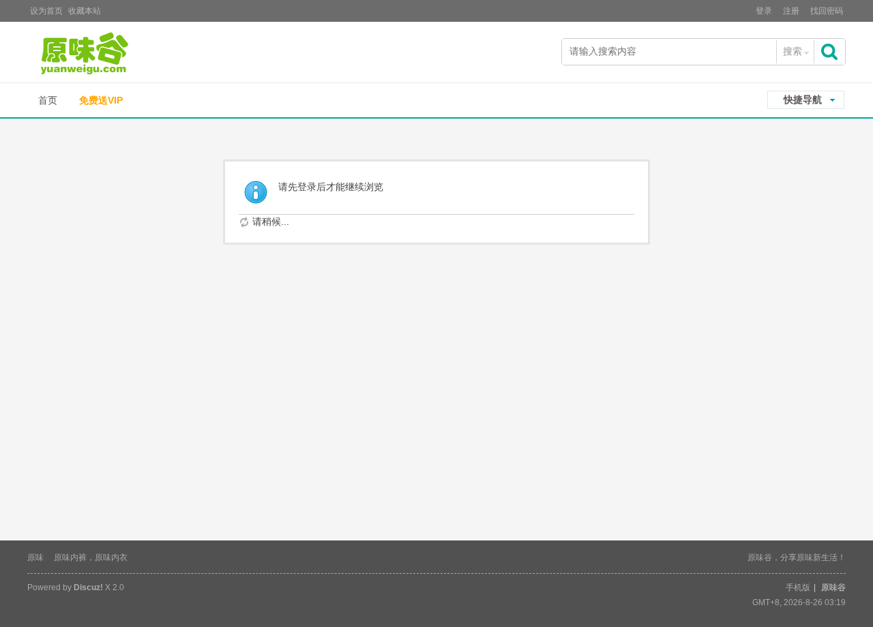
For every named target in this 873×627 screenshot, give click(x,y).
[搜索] (831, 51)
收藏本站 (84, 11)
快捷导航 (803, 99)
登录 (764, 11)
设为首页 (46, 11)
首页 (47, 100)
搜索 (792, 51)
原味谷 (833, 587)
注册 (791, 11)
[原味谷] (119, 54)
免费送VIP (101, 100)
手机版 (798, 587)
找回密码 (826, 11)
